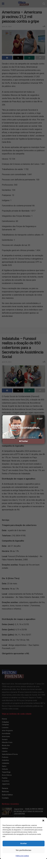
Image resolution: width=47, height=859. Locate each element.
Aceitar (23, 843)
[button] (43, 820)
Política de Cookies (22, 856)
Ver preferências (23, 850)
